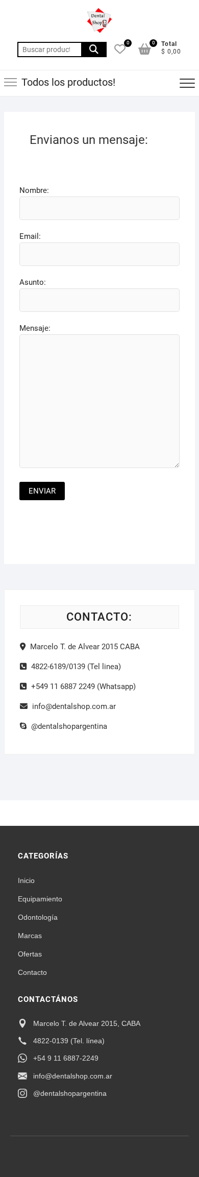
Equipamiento (40, 899)
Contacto (32, 972)
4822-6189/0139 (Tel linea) (75, 666)
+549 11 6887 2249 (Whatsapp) (82, 686)
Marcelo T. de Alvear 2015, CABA (86, 1023)
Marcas (30, 935)
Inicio (26, 880)
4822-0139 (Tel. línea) (69, 1041)
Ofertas (30, 954)
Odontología (38, 917)
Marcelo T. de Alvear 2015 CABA (84, 646)
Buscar (94, 49)
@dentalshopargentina (68, 726)
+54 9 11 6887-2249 (65, 1058)
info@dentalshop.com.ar (73, 706)
